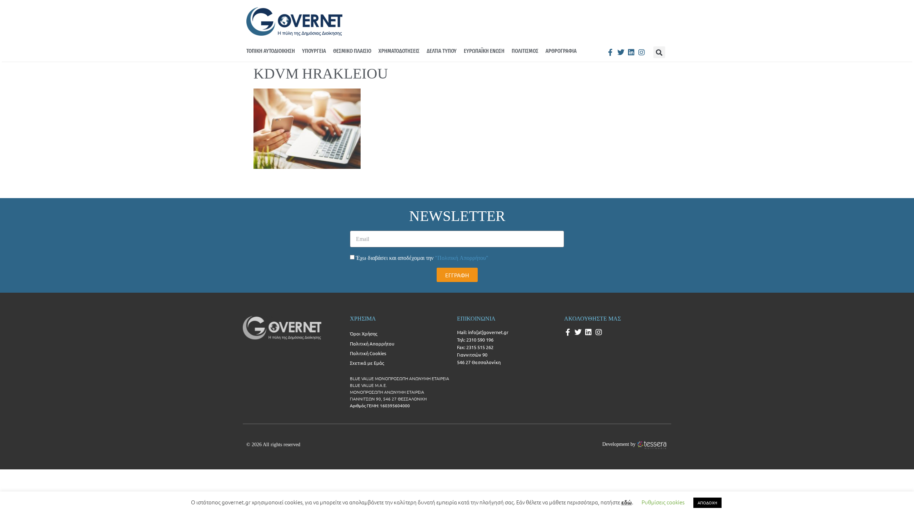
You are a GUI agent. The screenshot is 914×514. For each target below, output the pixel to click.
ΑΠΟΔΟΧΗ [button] (707, 502)
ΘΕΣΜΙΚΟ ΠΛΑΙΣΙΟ (352, 50)
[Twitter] (621, 52)
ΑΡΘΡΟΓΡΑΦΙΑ (561, 50)
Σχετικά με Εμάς (367, 363)
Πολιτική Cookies (368, 353)
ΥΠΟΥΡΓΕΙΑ (314, 50)
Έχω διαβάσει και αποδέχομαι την (422, 258)
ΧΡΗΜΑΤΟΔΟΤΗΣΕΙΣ (399, 50)
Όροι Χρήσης (363, 334)
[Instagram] (641, 52)
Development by (619, 444)
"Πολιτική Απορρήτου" (461, 258)
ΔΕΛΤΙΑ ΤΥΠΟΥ (442, 50)
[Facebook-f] (610, 52)
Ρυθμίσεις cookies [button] (663, 502)
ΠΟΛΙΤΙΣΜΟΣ (525, 50)
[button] (659, 52)
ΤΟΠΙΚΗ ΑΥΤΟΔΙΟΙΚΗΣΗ (270, 50)
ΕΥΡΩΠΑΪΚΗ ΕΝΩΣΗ (484, 50)
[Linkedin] (631, 52)
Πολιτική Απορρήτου (372, 344)
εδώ (626, 502)
